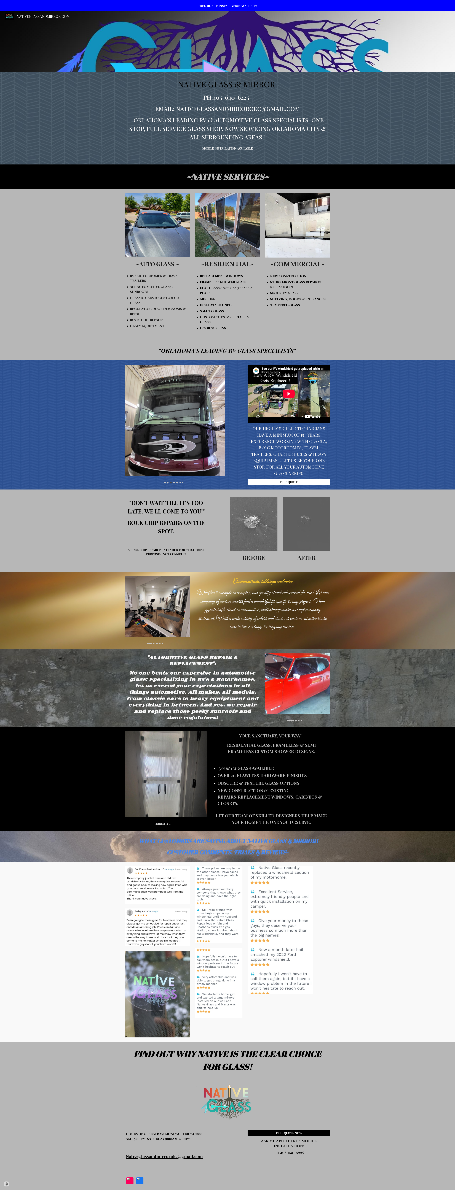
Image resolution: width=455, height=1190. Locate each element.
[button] (6, 1183)
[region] (227, 5)
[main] (227, 110)
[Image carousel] (175, 424)
